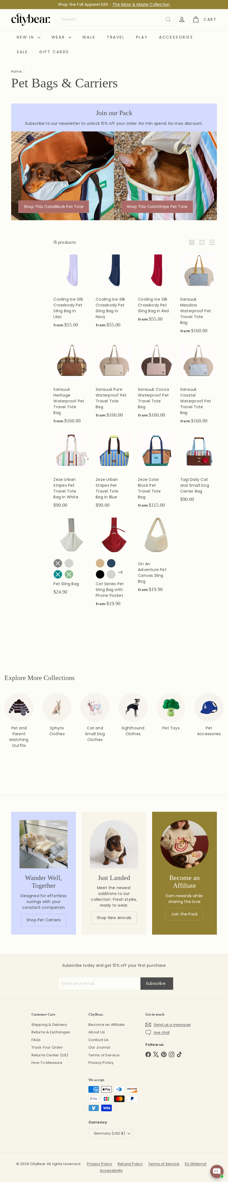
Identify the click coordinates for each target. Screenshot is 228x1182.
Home (16, 71)
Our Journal (99, 1047)
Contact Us (98, 1040)
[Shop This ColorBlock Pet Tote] (62, 175)
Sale (22, 52)
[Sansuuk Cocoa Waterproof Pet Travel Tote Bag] (156, 383)
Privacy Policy (101, 1062)
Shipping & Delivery (49, 1024)
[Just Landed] (114, 844)
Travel (116, 37)
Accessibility (111, 1170)
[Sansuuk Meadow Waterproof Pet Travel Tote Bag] (198, 295)
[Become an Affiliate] (184, 844)
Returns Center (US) (49, 1055)
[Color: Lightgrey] (69, 563)
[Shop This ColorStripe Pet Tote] (165, 175)
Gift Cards (54, 52)
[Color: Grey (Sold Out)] (57, 563)
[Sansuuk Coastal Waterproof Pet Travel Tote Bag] (198, 386)
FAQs (36, 1040)
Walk (89, 37)
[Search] (168, 19)
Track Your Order (47, 1047)
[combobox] (116, 19)
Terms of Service (104, 1055)
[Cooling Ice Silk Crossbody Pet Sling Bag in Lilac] (71, 293)
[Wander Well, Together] (43, 844)
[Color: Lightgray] (111, 574)
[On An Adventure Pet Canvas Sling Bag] (156, 557)
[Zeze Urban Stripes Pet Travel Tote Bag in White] (71, 473)
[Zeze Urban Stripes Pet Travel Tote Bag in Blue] (114, 473)
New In (26, 37)
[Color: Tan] (100, 563)
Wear (59, 37)
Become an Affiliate (106, 1024)
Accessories (176, 37)
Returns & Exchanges (50, 1032)
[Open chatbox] (217, 1171)
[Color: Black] (100, 574)
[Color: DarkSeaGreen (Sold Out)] (69, 574)
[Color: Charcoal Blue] (111, 563)
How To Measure (47, 1062)
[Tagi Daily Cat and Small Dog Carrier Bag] (198, 470)
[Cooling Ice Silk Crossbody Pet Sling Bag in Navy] (114, 293)
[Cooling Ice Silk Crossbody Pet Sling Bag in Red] (156, 290)
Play (142, 37)
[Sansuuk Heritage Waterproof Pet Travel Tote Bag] (71, 386)
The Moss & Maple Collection (141, 4)
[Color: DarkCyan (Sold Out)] (57, 574)
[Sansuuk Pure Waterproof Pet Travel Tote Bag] (114, 383)
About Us (96, 1032)
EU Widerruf (195, 1163)
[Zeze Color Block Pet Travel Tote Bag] (156, 473)
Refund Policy (130, 1163)
